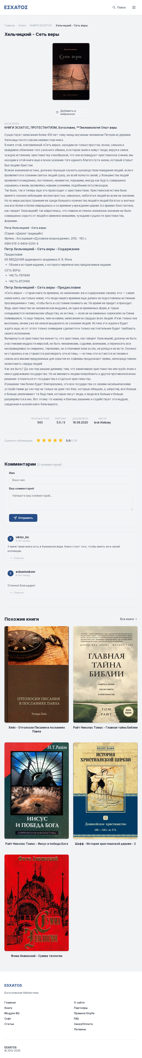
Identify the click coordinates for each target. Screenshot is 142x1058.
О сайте (79, 1002)
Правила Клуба (84, 1013)
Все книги (127, 619)
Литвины (80, 1029)
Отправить (25, 517)
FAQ (76, 1018)
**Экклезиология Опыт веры (97, 127)
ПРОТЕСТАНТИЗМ (44, 127)
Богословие (66, 127)
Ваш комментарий (21, 488)
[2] (44, 440)
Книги (22, 25)
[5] (60, 440)
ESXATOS (13, 985)
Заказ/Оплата (83, 1023)
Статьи (9, 1023)
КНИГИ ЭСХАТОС (41, 25)
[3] (49, 440)
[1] (38, 440)
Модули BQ (11, 1013)
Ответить (19, 558)
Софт (7, 1018)
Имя (12, 472)
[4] (55, 440)
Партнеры (81, 1007)
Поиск (121, 7)
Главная (9, 25)
